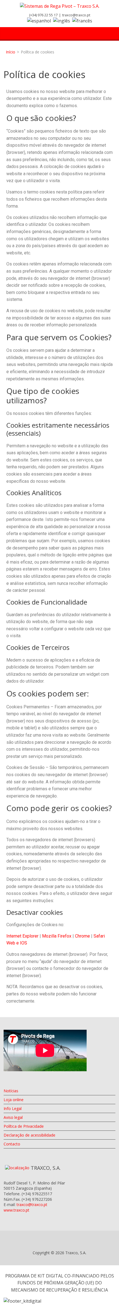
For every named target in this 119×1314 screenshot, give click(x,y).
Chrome (82, 936)
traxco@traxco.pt (76, 14)
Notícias (11, 1090)
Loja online (14, 1099)
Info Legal (13, 1108)
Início (10, 52)
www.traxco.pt (16, 1210)
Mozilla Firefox (56, 936)
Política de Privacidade (24, 1126)
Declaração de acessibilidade (29, 1135)
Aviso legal (13, 1117)
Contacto (12, 1144)
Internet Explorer (22, 936)
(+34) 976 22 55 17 (43, 14)
